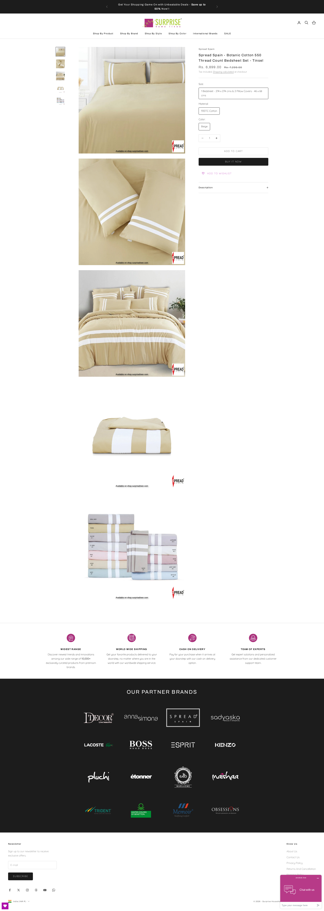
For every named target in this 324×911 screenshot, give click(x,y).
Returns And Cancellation (301, 868)
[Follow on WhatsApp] (53, 890)
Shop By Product (103, 33)
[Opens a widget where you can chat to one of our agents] (301, 892)
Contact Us (293, 857)
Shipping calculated (223, 71)
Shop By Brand (129, 33)
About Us (292, 851)
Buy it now (233, 161)
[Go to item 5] (60, 100)
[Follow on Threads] (36, 890)
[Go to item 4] (60, 88)
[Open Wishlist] (5, 906)
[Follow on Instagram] (27, 890)
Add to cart (233, 151)
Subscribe (20, 876)
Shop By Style (153, 33)
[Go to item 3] (60, 76)
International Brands (205, 33)
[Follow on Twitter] (18, 890)
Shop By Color (177, 33)
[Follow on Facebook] (9, 890)
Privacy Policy (295, 863)
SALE (227, 33)
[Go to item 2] (60, 64)
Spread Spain (206, 49)
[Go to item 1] (60, 51)
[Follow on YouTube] (45, 890)
